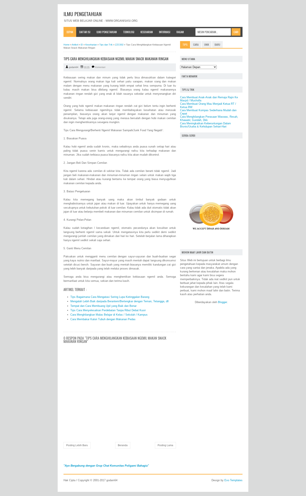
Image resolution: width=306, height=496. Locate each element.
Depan (70, 32)
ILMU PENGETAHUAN (82, 14)
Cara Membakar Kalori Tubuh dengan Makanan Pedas (103, 319)
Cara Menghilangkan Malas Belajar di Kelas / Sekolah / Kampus (109, 314)
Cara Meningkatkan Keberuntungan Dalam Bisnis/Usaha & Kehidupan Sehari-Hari (205, 125)
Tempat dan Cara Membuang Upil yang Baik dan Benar (103, 305)
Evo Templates (233, 480)
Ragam (180, 32)
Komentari (100, 67)
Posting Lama (165, 445)
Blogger (222, 302)
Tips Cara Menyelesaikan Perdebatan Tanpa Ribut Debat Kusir (108, 310)
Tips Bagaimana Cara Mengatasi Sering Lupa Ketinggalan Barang (109, 296)
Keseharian (147, 32)
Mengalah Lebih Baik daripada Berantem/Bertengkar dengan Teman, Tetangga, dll (119, 301)
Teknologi (128, 32)
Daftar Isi (84, 32)
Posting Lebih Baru (77, 445)
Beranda (123, 445)
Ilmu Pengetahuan (107, 32)
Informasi (164, 32)
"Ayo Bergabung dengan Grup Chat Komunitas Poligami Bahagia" (106, 465)
